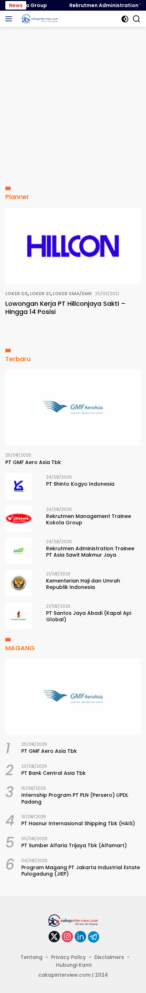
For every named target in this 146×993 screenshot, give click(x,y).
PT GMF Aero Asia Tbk (33, 462)
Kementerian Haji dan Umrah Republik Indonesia (83, 584)
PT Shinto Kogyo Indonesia (80, 484)
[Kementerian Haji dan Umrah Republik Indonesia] (18, 583)
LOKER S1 (40, 293)
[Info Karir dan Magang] (39, 19)
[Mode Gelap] (125, 19)
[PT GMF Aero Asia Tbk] (73, 407)
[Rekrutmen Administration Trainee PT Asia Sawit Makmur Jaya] (18, 550)
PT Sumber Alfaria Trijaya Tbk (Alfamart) (74, 845)
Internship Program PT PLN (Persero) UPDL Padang (74, 798)
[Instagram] (67, 937)
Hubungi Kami (73, 965)
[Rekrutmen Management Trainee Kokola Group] (18, 518)
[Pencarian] (137, 19)
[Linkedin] (80, 937)
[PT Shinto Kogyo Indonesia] (18, 486)
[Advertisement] (73, 104)
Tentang (32, 957)
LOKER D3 (16, 293)
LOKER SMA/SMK (72, 293)
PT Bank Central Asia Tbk (53, 773)
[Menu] (10, 19)
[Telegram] (93, 937)
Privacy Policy (68, 957)
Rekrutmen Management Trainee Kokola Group (88, 519)
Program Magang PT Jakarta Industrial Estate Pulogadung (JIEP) (80, 870)
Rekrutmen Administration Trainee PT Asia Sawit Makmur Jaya (90, 551)
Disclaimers (109, 957)
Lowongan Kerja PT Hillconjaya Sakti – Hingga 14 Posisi (65, 307)
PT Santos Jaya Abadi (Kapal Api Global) (88, 616)
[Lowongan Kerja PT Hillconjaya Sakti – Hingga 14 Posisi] (73, 246)
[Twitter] (54, 937)
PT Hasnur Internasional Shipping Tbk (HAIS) (78, 823)
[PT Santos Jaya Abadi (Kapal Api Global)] (18, 615)
